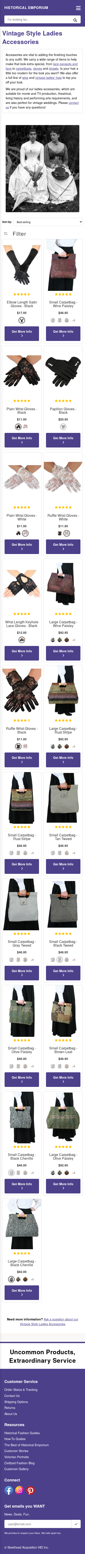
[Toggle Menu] (77, 8)
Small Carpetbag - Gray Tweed (22, 943)
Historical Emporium (26, 7)
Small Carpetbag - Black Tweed (63, 943)
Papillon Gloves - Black (63, 411)
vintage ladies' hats (48, 77)
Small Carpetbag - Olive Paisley (22, 1050)
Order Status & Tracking (20, 1389)
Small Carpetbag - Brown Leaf (63, 1050)
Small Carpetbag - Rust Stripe (22, 837)
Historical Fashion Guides (22, 1433)
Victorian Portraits (16, 1457)
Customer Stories (16, 1451)
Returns (9, 1407)
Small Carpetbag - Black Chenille (22, 1156)
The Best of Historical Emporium (26, 1445)
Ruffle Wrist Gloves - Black (22, 730)
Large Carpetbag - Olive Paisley (63, 1156)
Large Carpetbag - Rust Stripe (63, 730)
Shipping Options (16, 1402)
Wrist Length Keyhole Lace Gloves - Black (21, 624)
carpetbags (23, 68)
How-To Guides (15, 1439)
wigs (25, 77)
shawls (53, 68)
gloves (37, 68)
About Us (10, 1414)
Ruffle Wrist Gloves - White (63, 517)
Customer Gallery (16, 1469)
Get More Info (22, 331)
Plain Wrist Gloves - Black (22, 411)
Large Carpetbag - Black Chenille (22, 1263)
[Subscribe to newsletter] (76, 1524)
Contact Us (12, 1395)
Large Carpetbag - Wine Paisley (63, 624)
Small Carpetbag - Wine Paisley (63, 304)
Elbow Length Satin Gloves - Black (22, 304)
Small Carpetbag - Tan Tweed (63, 837)
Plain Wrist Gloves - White (22, 517)
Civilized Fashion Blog (19, 1463)
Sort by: (7, 222)
